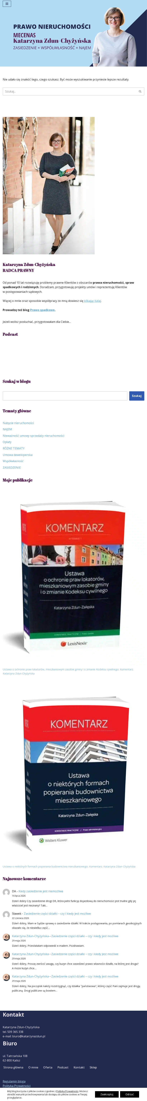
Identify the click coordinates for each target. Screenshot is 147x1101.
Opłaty (7, 442)
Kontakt (79, 1067)
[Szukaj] (140, 91)
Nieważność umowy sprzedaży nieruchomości (33, 436)
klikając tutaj (92, 301)
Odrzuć (129, 1094)
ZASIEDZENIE (12, 467)
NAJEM (7, 429)
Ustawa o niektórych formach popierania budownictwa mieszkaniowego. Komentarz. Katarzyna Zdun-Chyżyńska (69, 866)
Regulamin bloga (14, 1081)
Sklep (93, 1067)
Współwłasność (13, 461)
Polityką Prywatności (67, 1091)
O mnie (33, 1067)
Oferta (47, 1067)
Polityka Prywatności (16, 1086)
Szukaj (137, 396)
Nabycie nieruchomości (18, 423)
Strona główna (13, 1067)
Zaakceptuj (106, 1094)
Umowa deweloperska (17, 455)
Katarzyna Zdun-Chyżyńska (30, 936)
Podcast (62, 1067)
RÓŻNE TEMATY (14, 448)
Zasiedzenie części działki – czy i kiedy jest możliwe (57, 914)
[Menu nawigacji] (7, 4)
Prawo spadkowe (42, 310)
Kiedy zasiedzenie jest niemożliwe (40, 891)
